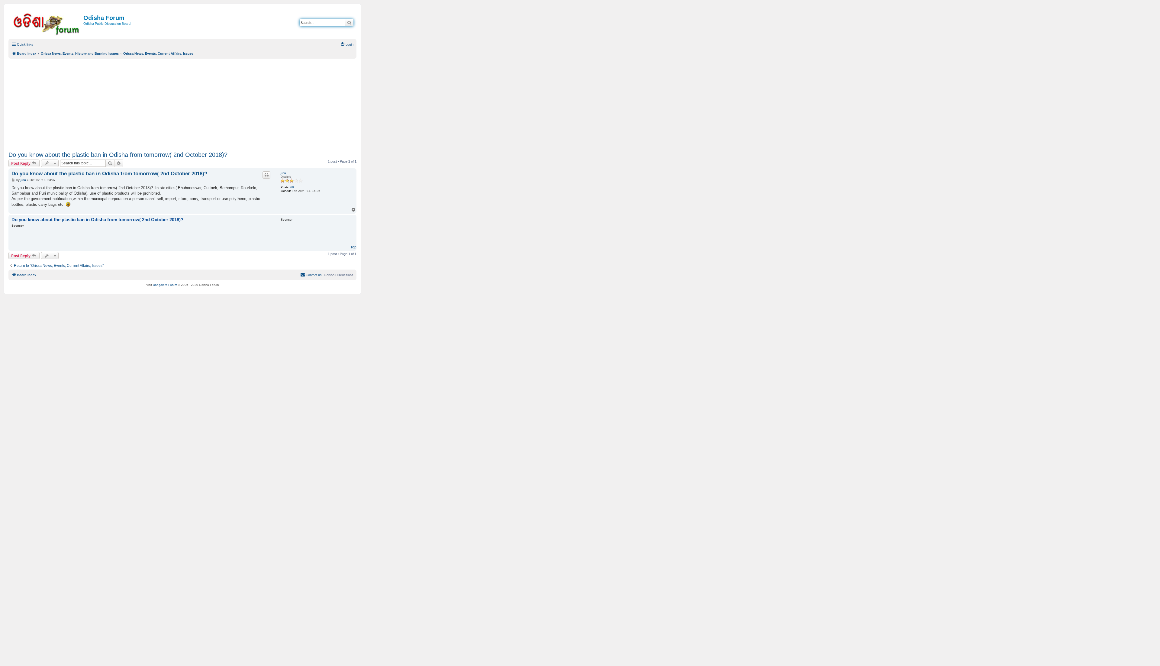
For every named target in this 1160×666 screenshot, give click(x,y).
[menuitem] (346, 44)
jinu (283, 173)
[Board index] (46, 23)
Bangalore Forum (165, 284)
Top (353, 247)
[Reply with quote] (266, 175)
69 (292, 187)
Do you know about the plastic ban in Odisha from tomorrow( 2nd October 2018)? (117, 154)
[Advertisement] (182, 102)
